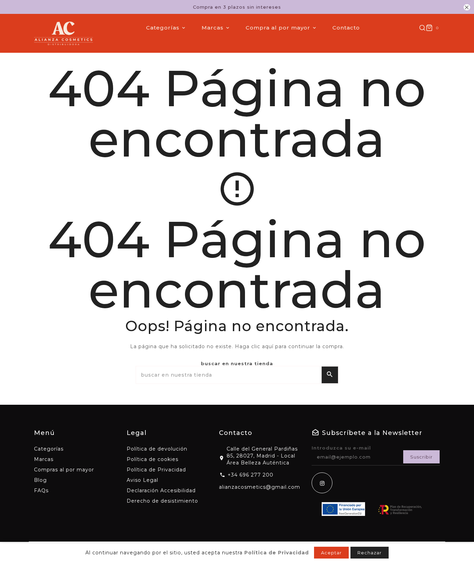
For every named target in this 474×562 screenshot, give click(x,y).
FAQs (41, 490)
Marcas (43, 459)
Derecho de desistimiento (162, 501)
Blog (40, 480)
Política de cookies (152, 459)
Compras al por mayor (64, 470)
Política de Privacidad (156, 470)
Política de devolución (157, 449)
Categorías (49, 449)
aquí (267, 346)
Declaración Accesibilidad (161, 490)
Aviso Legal (142, 480)
